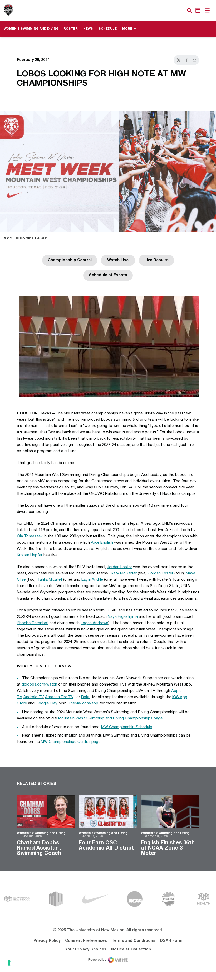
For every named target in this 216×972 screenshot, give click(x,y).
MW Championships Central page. (71, 742)
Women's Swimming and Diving (41, 833)
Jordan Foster (119, 567)
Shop (180, 10)
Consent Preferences (86, 941)
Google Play (46, 703)
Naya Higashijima (123, 617)
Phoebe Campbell (32, 623)
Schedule (108, 28)
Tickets (171, 10)
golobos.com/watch (39, 684)
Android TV (33, 697)
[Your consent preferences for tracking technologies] (9, 963)
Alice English (102, 542)
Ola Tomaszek (30, 536)
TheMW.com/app (83, 703)
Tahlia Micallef (49, 580)
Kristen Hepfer (29, 555)
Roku (85, 697)
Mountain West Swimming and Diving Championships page (110, 718)
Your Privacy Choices (85, 949)
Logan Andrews (94, 623)
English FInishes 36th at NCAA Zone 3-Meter (168, 848)
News (88, 28)
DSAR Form (171, 941)
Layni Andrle (92, 580)
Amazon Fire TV (59, 697)
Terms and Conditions (133, 941)
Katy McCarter (124, 573)
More (127, 28)
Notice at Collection (131, 949)
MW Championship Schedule (126, 727)
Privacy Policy (47, 941)
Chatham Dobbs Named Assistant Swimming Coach (39, 848)
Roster (70, 28)
